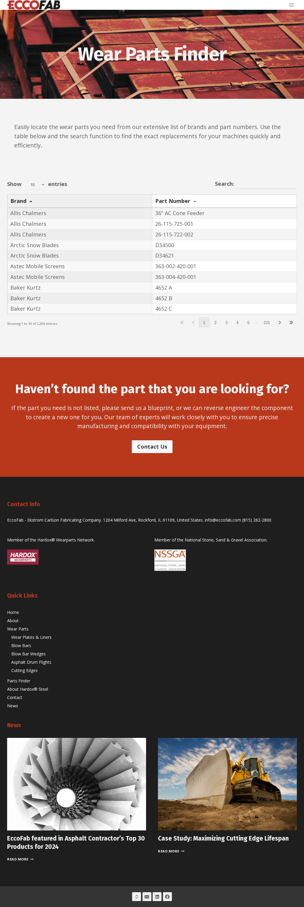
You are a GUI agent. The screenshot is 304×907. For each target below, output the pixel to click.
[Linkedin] (157, 896)
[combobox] (34, 185)
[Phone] (136, 896)
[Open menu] (291, 4)
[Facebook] (167, 896)
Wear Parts (17, 629)
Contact (14, 697)
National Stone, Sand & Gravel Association (226, 540)
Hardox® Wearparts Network (65, 540)
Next (280, 322)
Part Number (172, 200)
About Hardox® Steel (27, 689)
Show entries (37, 184)
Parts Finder (18, 681)
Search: (225, 183)
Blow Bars (21, 645)
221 (267, 322)
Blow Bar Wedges (28, 654)
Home (13, 612)
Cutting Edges (24, 670)
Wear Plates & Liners (31, 637)
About (13, 620)
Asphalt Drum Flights (31, 662)
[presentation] (76, 784)
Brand (18, 200)
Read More (20, 859)
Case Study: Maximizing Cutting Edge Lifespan (223, 838)
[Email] (146, 896)
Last (291, 322)
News (12, 706)
